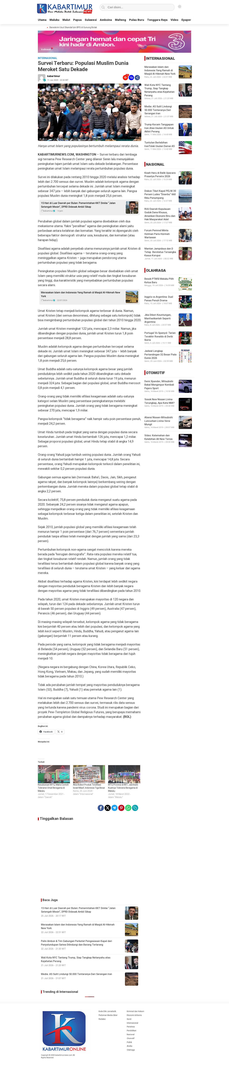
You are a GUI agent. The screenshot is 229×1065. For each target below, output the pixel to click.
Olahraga (131, 1050)
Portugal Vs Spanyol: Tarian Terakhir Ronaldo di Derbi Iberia (160, 336)
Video (174, 20)
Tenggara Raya (157, 20)
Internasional (132, 1023)
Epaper (186, 20)
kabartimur (53, 76)
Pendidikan (131, 1030)
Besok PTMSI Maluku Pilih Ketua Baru (159, 280)
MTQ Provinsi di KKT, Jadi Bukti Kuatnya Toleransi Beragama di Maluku (123, 788)
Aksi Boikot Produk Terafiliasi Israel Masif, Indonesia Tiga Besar (89, 786)
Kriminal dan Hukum (135, 1011)
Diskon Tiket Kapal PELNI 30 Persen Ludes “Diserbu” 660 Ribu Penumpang (160, 194)
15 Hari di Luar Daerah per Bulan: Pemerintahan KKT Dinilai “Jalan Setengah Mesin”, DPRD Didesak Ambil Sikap (78, 205)
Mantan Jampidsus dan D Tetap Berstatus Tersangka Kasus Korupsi (160, 252)
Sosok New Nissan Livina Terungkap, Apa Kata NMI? (159, 401)
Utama (42, 20)
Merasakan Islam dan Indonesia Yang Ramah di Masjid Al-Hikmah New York (80, 294)
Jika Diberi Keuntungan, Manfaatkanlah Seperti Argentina (157, 318)
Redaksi (102, 1019)
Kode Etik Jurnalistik (107, 1011)
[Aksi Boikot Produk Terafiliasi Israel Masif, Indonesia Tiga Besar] (89, 774)
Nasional (130, 1034)
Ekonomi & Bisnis (134, 1015)
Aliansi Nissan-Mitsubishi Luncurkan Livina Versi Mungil (158, 421)
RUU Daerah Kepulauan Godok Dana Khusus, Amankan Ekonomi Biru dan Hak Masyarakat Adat (159, 214)
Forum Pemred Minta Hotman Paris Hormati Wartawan (157, 234)
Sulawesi (91, 20)
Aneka (129, 1046)
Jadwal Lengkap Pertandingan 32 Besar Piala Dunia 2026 (160, 354)
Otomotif (130, 1038)
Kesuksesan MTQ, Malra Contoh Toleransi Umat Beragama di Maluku (53, 788)
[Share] (137, 77)
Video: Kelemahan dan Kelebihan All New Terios (158, 437)
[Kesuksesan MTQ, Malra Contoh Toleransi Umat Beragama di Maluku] (54, 774)
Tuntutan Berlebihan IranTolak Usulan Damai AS (159, 144)
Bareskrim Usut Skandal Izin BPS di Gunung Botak (66, 27)
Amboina (106, 20)
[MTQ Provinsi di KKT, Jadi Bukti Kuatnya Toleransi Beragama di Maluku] (124, 774)
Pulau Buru (136, 20)
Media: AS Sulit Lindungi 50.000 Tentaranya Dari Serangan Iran (158, 110)
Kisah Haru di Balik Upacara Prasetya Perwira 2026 (160, 174)
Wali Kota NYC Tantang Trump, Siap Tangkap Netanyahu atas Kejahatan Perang (159, 90)
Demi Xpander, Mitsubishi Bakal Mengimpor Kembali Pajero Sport (159, 385)
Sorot (129, 1019)
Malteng (120, 20)
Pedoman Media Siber (108, 1015)
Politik (129, 1042)
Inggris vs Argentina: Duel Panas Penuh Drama (158, 298)
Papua (77, 20)
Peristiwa (131, 1026)
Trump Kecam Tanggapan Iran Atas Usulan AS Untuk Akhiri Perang (159, 128)
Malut (66, 20)
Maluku (54, 20)
